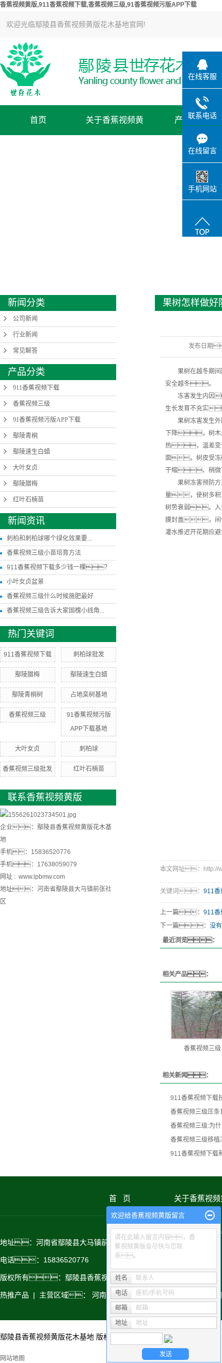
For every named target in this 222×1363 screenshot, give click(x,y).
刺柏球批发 (88, 654)
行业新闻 (25, 334)
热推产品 (14, 1295)
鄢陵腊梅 (25, 483)
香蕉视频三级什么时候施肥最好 (50, 596)
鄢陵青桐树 (27, 694)
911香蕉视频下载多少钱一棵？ (58, 567)
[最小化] (210, 1215)
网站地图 (12, 1358)
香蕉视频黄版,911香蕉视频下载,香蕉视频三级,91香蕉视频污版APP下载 (98, 4)
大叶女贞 (25, 467)
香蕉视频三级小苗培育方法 (44, 552)
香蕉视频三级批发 (27, 769)
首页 (38, 120)
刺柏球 (89, 748)
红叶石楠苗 (28, 499)
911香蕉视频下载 (36, 387)
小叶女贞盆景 (25, 581)
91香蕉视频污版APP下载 (47, 419)
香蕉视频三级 (31, 403)
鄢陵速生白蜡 (31, 451)
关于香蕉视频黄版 (115, 125)
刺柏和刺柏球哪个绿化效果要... (49, 538)
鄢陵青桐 (25, 435)
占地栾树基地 (88, 694)
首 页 (136, 1198)
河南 (99, 1295)
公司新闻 (25, 318)
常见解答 (25, 350)
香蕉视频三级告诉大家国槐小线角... (55, 610)
